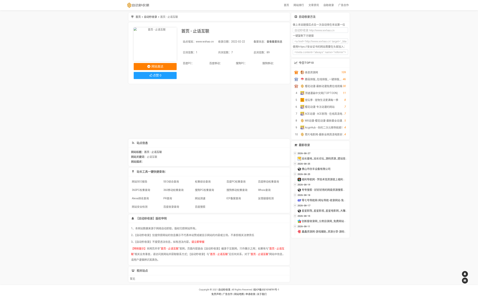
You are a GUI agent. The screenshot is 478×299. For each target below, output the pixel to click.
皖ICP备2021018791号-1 (266, 289)
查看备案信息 (274, 41)
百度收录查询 (171, 206)
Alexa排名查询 (140, 198)
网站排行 (299, 5)
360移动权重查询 (173, 189)
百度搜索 (200, 206)
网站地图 (239, 294)
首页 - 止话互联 (153, 151)
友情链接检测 (266, 198)
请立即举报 (197, 241)
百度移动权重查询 (268, 181)
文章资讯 (313, 5)
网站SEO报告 (139, 181)
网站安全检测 (140, 206)
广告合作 (343, 5)
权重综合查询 (203, 181)
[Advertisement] (209, 111)
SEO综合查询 (171, 181)
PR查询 (167, 198)
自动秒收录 (150, 16)
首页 (286, 5)
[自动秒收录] (138, 5)
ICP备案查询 (233, 198)
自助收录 (328, 5)
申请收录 (250, 294)
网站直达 (157, 66)
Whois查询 (264, 189)
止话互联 (152, 156)
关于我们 (262, 294)
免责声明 (216, 294)
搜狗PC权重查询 (204, 189)
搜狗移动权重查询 (236, 189)
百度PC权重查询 (236, 181)
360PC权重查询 (141, 189)
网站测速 (200, 198)
